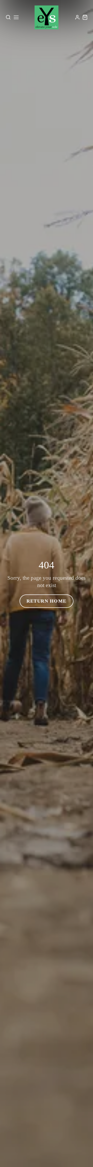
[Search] (8, 17)
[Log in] (77, 17)
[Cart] (85, 17)
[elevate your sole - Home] (46, 17)
